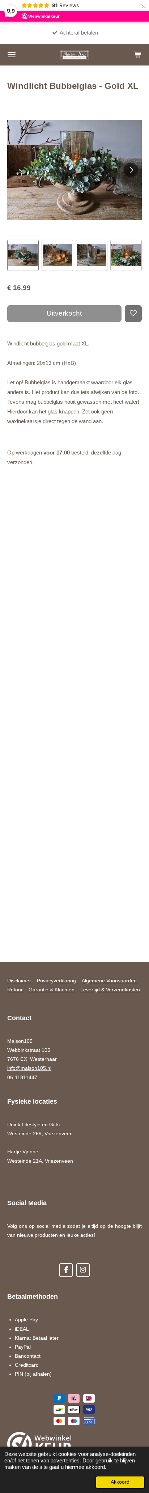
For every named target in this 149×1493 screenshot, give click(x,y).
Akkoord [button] (120, 1482)
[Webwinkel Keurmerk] (39, 1445)
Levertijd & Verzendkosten (110, 989)
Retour (15, 989)
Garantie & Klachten (51, 989)
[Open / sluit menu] (12, 54)
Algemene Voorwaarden (109, 980)
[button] (23, 255)
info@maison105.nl (29, 1068)
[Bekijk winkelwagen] (137, 54)
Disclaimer (19, 980)
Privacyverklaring (56, 980)
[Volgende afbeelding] (131, 170)
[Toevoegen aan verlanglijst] (133, 313)
